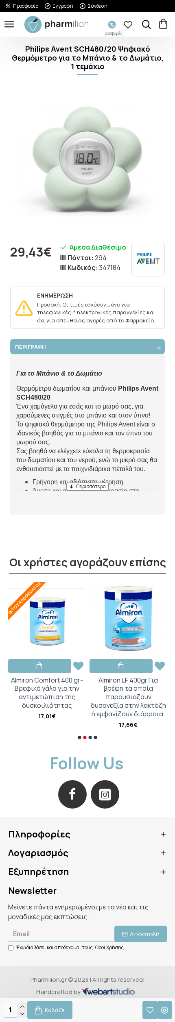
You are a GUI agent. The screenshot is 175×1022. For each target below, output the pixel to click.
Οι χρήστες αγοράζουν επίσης (87, 563)
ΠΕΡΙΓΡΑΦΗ (30, 346)
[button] (79, 737)
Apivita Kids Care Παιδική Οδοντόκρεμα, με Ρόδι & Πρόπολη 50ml (86, 688)
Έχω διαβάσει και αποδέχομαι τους (70, 947)
